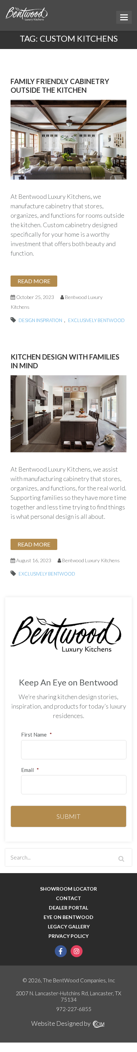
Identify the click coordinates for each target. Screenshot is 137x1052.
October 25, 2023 (34, 297)
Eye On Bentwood (68, 917)
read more (34, 281)
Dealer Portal (68, 908)
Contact (68, 898)
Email (30, 770)
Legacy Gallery (69, 926)
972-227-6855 (73, 1009)
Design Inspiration (40, 320)
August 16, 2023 (33, 560)
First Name (36, 734)
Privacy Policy (68, 936)
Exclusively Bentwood (96, 320)
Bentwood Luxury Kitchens (91, 560)
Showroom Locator (68, 889)
